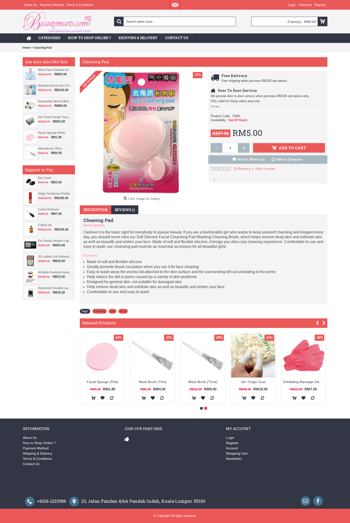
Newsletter (234, 459)
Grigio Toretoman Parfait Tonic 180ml (55, 193)
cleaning (99, 311)
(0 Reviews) (242, 169)
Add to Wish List (251, 159)
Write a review (265, 169)
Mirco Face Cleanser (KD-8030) (55, 70)
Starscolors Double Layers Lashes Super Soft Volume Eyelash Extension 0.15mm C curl (55, 288)
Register (232, 443)
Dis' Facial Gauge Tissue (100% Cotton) (55, 117)
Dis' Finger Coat (253, 382)
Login (230, 438)
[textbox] (175, 21)
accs (123, 311)
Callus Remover (48, 209)
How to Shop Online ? (39, 443)
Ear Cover (44, 178)
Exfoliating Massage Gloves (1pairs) (304, 382)
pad (112, 311)
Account (232, 448)
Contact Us (31, 464)
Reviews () (125, 209)
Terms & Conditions (37, 459)
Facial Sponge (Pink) (51, 133)
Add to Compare (289, 159)
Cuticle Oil (44, 225)
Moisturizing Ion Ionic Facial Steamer (55, 85)
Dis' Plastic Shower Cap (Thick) (55, 241)
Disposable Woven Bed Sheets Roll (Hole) (55, 101)
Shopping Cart (237, 453)
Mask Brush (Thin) (50, 148)
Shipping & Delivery (37, 453)
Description (95, 209)
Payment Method (36, 448)
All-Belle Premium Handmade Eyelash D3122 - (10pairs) (55, 272)
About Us (30, 438)
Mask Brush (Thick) (203, 382)
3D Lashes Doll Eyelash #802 (55, 256)
